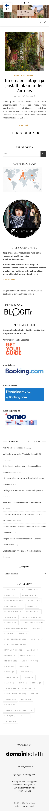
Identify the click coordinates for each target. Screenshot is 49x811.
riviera (9, 672)
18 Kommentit (29, 96)
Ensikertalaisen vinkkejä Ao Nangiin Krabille (22, 550)
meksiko (10, 661)
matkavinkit (28, 655)
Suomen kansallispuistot (20, 688)
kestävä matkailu (32, 623)
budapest (10, 595)
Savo (23, 683)
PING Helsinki (24, 791)
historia (34, 601)
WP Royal (30, 806)
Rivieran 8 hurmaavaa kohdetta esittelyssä (22, 502)
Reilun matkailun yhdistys (24, 784)
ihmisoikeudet (13, 606)
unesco (9, 705)
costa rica (29, 595)
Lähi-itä (37, 639)
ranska (24, 666)
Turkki (26, 699)
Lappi (8, 633)
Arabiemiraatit (13, 590)
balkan (33, 590)
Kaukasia (10, 623)
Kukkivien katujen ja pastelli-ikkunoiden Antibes (24, 85)
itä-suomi (33, 612)
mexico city (30, 661)
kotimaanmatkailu (15, 628)
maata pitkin (13, 650)
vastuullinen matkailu (18, 710)
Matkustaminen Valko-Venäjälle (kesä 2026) (22, 454)
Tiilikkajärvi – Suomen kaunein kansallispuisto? (23, 490)
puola (9, 666)
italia (32, 606)
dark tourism (13, 601)
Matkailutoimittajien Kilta (25, 787)
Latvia (23, 633)
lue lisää (24, 125)
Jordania (10, 617)
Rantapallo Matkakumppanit (24, 781)
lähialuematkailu (15, 644)
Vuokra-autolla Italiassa (13, 447)
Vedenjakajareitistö (16, 716)
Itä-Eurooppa (13, 612)
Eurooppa (19, 75)
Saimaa (29, 677)
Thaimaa (10, 699)
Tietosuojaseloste (24, 766)
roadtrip (26, 672)
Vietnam (10, 721)
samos (9, 683)
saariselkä (11, 677)
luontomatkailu (15, 639)
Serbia (37, 683)
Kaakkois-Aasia (31, 617)
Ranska (31, 75)
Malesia (10, 655)
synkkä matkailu (15, 694)
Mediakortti (9, 279)
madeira (32, 650)
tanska (36, 694)
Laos (36, 628)
